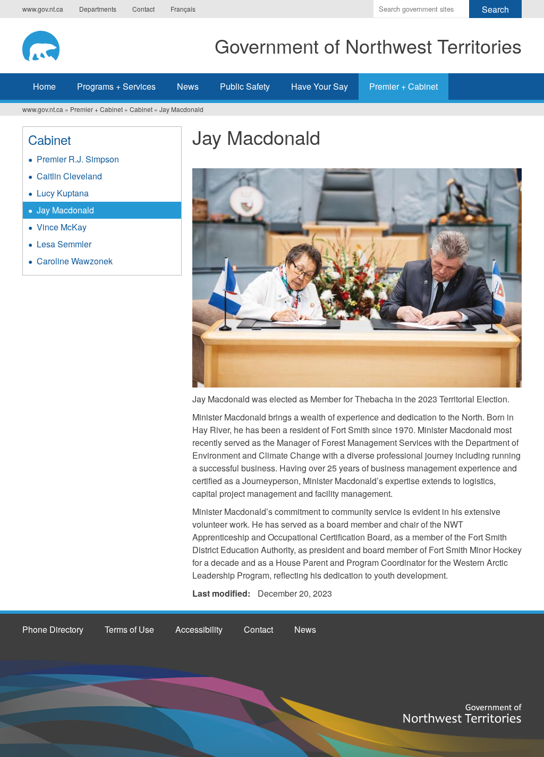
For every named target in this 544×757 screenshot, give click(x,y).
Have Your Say (319, 86)
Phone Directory (52, 629)
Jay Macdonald (65, 210)
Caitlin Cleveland (69, 176)
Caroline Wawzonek (75, 261)
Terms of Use (129, 629)
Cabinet (141, 109)
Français (183, 8)
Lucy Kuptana (63, 193)
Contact (143, 8)
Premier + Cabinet (403, 86)
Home (44, 86)
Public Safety (245, 86)
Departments (97, 8)
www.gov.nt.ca (42, 8)
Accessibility (199, 629)
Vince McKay (62, 227)
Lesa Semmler (64, 244)
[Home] (49, 44)
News (188, 86)
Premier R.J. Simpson (78, 159)
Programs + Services (116, 86)
